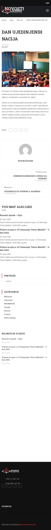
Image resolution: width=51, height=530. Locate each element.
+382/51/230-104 (12, 479)
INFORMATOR (9, 304)
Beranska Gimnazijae (10, 525)
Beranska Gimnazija (25, 161)
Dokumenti (8, 300)
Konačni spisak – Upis (11, 215)
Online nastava (10, 318)
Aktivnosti (8, 297)
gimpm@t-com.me (13, 483)
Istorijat (7, 307)
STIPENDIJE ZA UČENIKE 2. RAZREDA (22, 191)
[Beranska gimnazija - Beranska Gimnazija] (12, 10)
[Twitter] (21, 130)
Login (47, 3)
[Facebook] (10, 130)
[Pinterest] (26, 130)
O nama (7, 314)
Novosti (5, 47)
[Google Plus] (15, 130)
